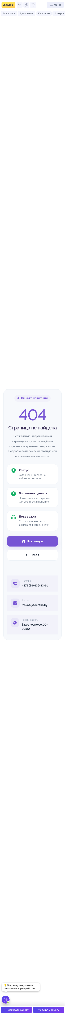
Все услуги (9, 13)
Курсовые (44, 13)
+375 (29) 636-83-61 (35, 585)
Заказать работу (18, 1010)
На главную (35, 541)
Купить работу (50, 1010)
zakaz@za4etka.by (34, 605)
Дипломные (26, 13)
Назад (35, 555)
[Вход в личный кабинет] (26, 4)
